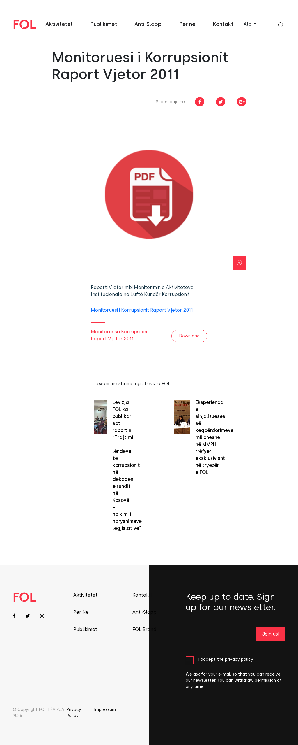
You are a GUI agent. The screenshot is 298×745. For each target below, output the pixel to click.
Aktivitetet (59, 24)
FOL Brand (144, 629)
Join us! (270, 634)
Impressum (105, 709)
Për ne (187, 24)
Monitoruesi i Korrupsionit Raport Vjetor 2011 (142, 310)
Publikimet (103, 24)
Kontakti (224, 24)
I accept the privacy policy (225, 659)
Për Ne (81, 612)
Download (189, 336)
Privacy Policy (73, 712)
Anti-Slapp (148, 24)
